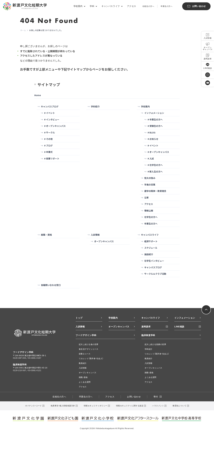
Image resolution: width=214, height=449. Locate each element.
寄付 (156, 396)
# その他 (48, 138)
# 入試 (151, 158)
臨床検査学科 (148, 335)
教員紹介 (83, 363)
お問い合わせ (134, 396)
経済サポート (150, 241)
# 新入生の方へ (155, 171)
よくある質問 (85, 382)
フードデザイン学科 (86, 335)
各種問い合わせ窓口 (51, 285)
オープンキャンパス (104, 241)
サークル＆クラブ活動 (155, 273)
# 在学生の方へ (155, 164)
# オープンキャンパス (55, 125)
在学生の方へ (150, 217)
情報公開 (148, 210)
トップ (79, 318)
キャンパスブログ (49, 106)
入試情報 (95, 234)
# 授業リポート (51, 158)
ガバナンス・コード (33, 406)
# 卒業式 (48, 151)
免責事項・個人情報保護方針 (63, 406)
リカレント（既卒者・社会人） (91, 358)
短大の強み (149, 178)
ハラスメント (158, 406)
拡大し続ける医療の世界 (155, 344)
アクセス (131, 6)
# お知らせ (153, 138)
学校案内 (145, 106)
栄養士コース (85, 354)
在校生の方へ (148, 6)
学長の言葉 (149, 184)
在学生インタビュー (154, 260)
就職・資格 (46, 234)
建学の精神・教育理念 (155, 191)
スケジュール (150, 247)
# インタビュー (51, 119)
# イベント (49, 112)
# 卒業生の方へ (155, 119)
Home (37, 95)
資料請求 (146, 326)
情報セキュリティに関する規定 (130, 406)
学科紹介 (95, 106)
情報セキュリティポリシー (95, 406)
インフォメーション (154, 112)
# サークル (49, 132)
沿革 (146, 197)
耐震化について (179, 406)
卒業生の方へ (166, 6)
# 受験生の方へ (155, 125)
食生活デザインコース (88, 349)
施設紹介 (148, 254)
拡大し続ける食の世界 (88, 344)
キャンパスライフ (150, 234)
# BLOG (151, 132)
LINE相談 (179, 326)
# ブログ (48, 145)
